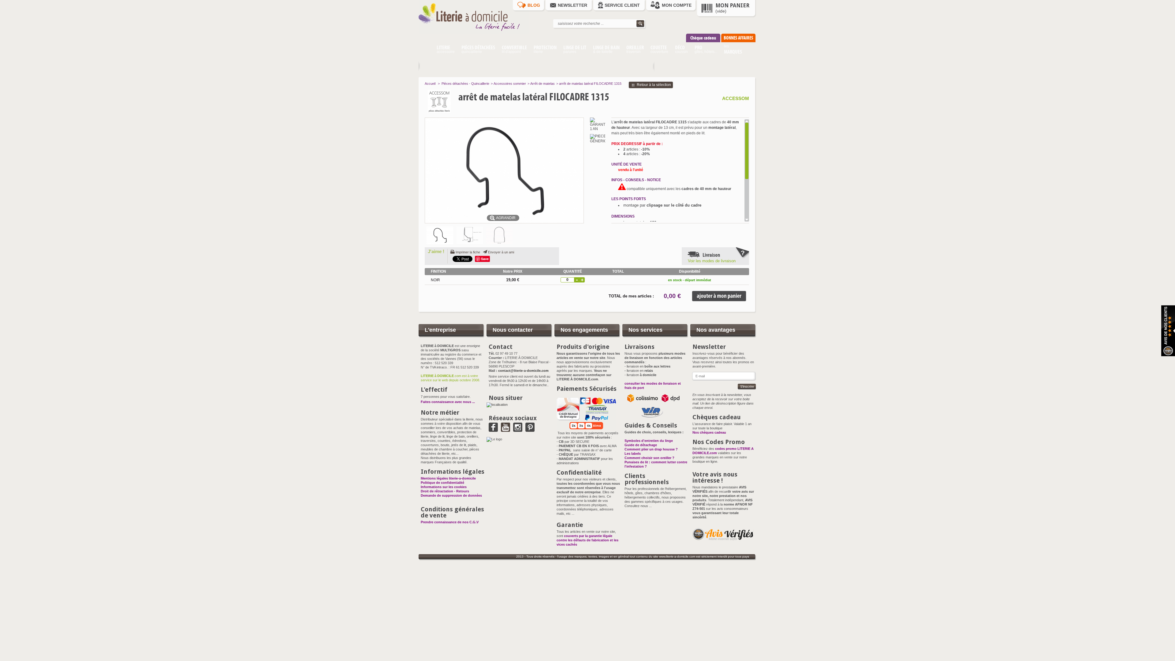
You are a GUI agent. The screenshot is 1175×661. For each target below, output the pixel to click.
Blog (534, 5)
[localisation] (497, 404)
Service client (622, 5)
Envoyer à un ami (501, 252)
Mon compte (677, 5)
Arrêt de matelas (542, 83)
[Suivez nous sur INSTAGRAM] (517, 429)
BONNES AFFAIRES (738, 38)
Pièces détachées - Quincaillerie (465, 83)
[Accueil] (426, 50)
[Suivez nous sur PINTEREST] (530, 429)
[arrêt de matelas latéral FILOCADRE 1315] (440, 235)
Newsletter (572, 5)
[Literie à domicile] (474, 32)
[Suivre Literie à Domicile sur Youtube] (505, 429)
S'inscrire (747, 386)
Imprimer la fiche (468, 252)
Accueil (430, 83)
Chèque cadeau (703, 38)
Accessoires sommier (510, 83)
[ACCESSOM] (452, 101)
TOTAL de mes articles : (631, 296)
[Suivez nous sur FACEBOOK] (493, 429)
